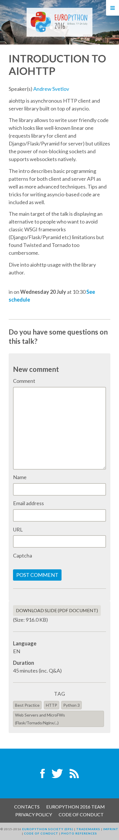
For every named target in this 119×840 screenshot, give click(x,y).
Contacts (27, 806)
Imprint (110, 829)
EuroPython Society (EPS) (47, 829)
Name (20, 477)
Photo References (79, 833)
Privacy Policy (33, 814)
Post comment (37, 575)
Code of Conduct (81, 814)
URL (18, 529)
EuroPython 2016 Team (75, 806)
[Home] (59, 22)
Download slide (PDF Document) (57, 610)
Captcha (22, 555)
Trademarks (88, 829)
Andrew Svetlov (51, 89)
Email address (28, 503)
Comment (24, 381)
